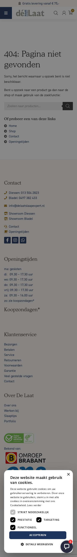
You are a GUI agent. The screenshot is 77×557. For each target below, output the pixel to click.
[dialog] (38, 278)
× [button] (68, 474)
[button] (38, 544)
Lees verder (34, 505)
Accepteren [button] (37, 535)
